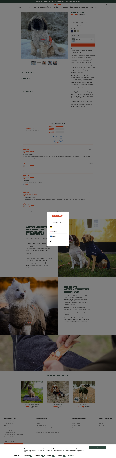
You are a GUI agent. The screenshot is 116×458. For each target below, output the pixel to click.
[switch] (43, 456)
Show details (71, 455)
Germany (54, 227)
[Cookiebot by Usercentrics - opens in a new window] (16, 456)
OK (97, 447)
